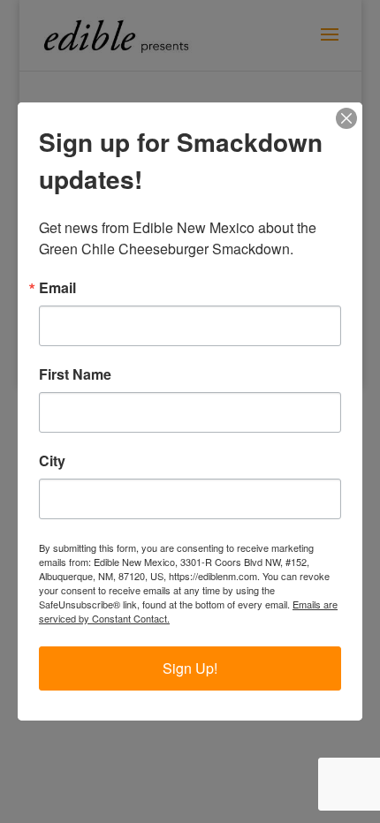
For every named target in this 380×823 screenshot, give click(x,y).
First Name (75, 374)
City (52, 461)
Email (57, 288)
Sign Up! (190, 668)
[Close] (346, 118)
